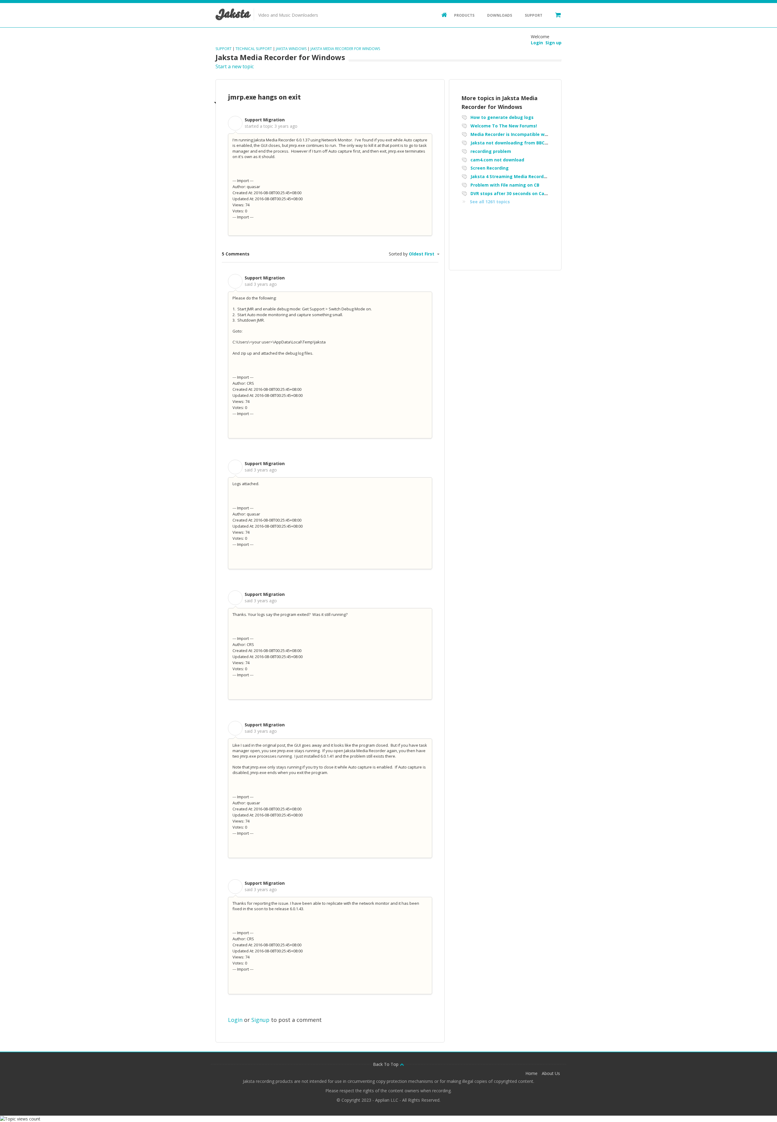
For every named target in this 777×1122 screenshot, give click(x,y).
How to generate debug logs (502, 117)
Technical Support (254, 48)
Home (531, 1073)
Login (235, 1019)
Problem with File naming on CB (504, 185)
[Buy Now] (555, 14)
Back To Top (386, 1064)
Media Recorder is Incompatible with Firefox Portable (528, 134)
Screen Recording (489, 168)
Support (533, 15)
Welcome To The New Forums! (503, 126)
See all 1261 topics (490, 201)
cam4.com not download (497, 160)
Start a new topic (234, 66)
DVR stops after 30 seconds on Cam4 (510, 193)
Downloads (499, 15)
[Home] (441, 14)
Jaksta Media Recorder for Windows (345, 48)
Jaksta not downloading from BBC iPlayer (515, 143)
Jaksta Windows (291, 48)
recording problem (490, 151)
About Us (551, 1073)
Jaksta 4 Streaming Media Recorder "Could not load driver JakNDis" (543, 176)
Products (464, 15)
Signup (260, 1019)
